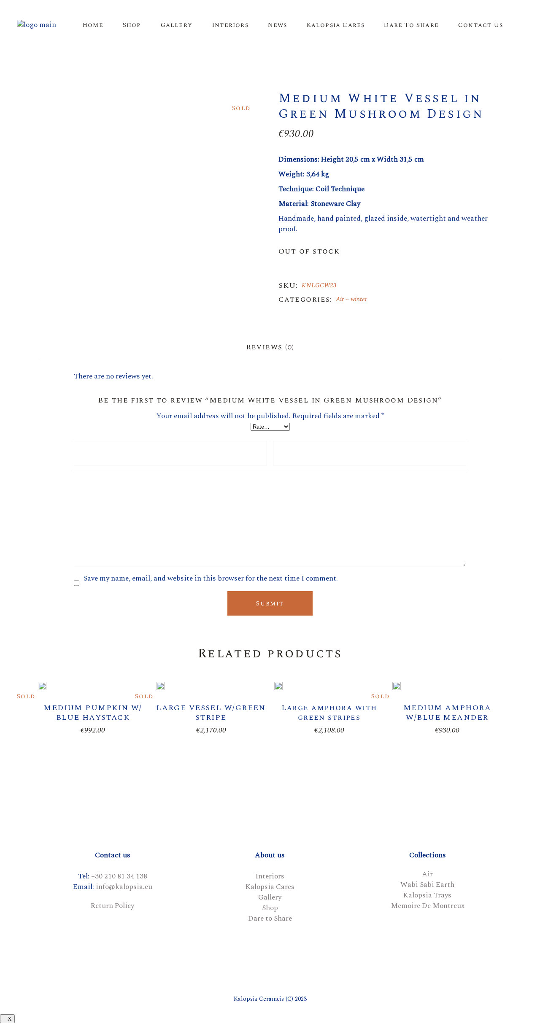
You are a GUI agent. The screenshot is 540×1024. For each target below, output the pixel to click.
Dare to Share (270, 918)
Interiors (269, 876)
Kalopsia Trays (427, 895)
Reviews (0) (270, 347)
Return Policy (112, 905)
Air (340, 299)
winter (359, 299)
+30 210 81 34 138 (119, 876)
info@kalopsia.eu (124, 886)
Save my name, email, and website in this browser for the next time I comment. (211, 578)
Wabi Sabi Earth (427, 884)
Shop (270, 907)
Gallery (269, 897)
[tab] (270, 347)
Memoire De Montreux (427, 905)
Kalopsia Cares (270, 886)
